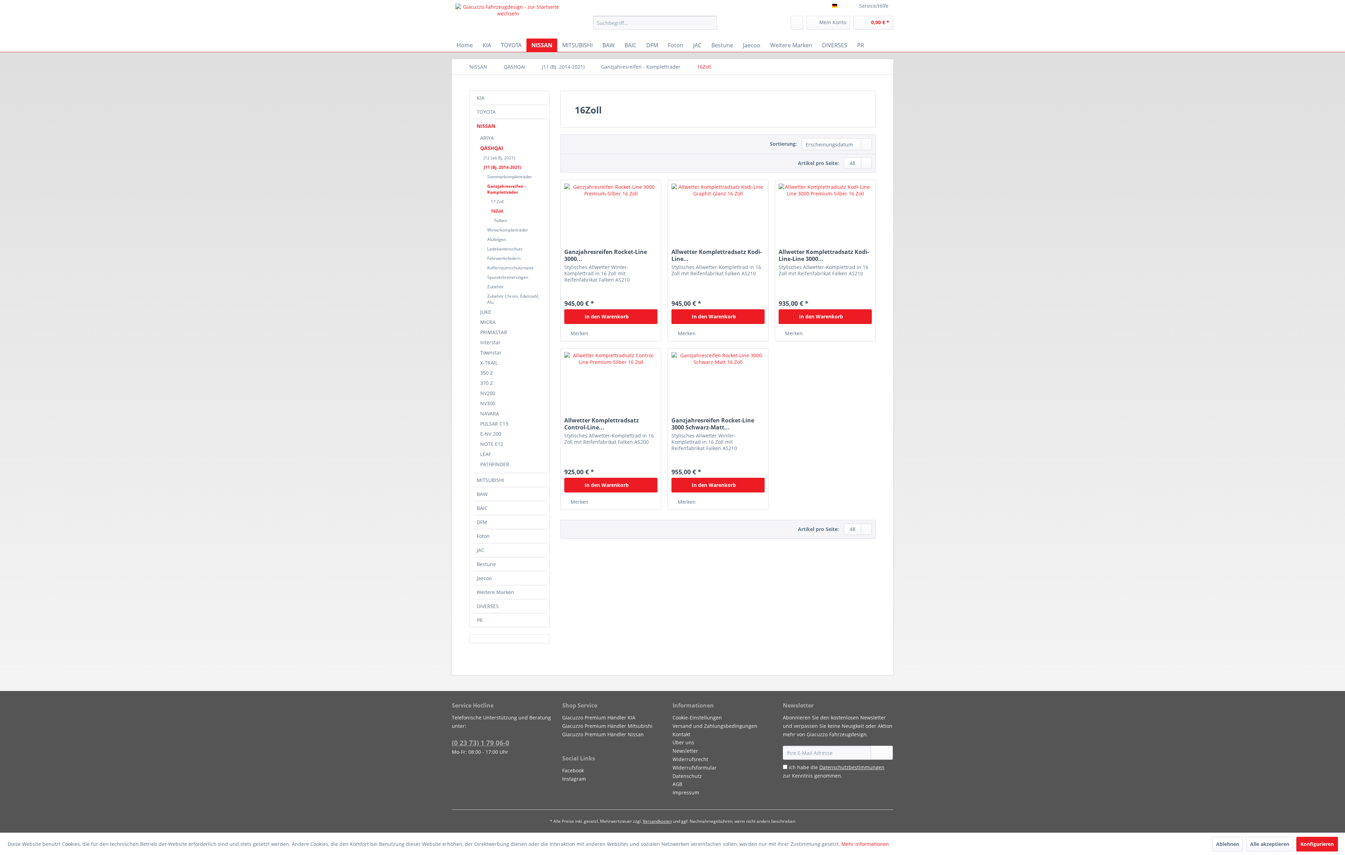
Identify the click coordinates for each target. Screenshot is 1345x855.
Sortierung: (783, 143)
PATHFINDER (494, 464)
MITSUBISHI (490, 480)
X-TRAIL (489, 362)
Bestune (486, 564)
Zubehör (495, 287)
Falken (500, 220)
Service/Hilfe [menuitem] (874, 5)
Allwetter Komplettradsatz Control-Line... (601, 424)
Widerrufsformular (694, 767)
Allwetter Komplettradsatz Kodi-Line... (716, 255)
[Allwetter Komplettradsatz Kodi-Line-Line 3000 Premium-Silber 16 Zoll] (825, 215)
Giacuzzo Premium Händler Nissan (603, 734)
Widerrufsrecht (690, 759)
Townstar (491, 352)
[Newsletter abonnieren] (882, 753)
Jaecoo (484, 578)
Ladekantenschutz (505, 249)
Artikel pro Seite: (818, 163)
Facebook (573, 770)
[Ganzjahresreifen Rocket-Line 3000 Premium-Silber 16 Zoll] (610, 215)
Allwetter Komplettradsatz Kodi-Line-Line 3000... (824, 255)
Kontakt (681, 734)
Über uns (683, 742)
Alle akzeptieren (1269, 844)
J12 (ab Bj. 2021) (499, 158)
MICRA (488, 322)
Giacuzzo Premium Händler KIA (598, 717)
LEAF (485, 454)
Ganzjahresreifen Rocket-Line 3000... (605, 255)
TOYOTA (486, 112)
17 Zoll (497, 202)
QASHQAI (491, 148)
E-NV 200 (490, 433)
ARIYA (487, 138)
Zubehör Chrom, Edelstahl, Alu (513, 299)
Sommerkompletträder (509, 177)
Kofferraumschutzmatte (510, 268)
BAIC (482, 508)
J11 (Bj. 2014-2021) (502, 167)
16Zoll (497, 211)
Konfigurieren (1317, 844)
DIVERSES (488, 606)
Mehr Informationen (865, 844)
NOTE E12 (491, 444)
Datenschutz (687, 776)
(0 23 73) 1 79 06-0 (480, 742)
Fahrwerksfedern (503, 258)
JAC (480, 550)
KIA (480, 98)
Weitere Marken (495, 592)
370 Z (486, 383)
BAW (482, 494)
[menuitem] (655, 23)
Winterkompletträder (507, 230)
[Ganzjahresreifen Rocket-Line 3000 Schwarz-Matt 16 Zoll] (718, 383)
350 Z (486, 373)
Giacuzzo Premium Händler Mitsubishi (607, 726)
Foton (483, 536)
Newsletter (685, 750)
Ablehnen (1227, 844)
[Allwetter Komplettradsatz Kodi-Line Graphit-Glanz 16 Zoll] (718, 215)
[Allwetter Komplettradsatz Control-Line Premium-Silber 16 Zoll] (610, 383)
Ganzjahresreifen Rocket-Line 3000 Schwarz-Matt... (712, 424)
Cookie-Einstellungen (697, 717)
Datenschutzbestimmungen (851, 767)
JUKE (485, 312)
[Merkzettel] (797, 23)
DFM (482, 522)
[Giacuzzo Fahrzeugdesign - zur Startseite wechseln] (508, 19)
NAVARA (489, 413)
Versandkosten (657, 821)
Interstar (490, 342)
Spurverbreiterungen (507, 277)
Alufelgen (496, 239)
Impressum (685, 792)
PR (480, 620)
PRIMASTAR (493, 332)
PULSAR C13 (494, 423)
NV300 (487, 403)
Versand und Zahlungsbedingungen (714, 726)
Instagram (574, 778)
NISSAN (486, 126)
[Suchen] (710, 23)
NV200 (487, 393)
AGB (677, 784)
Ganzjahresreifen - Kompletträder (506, 189)
